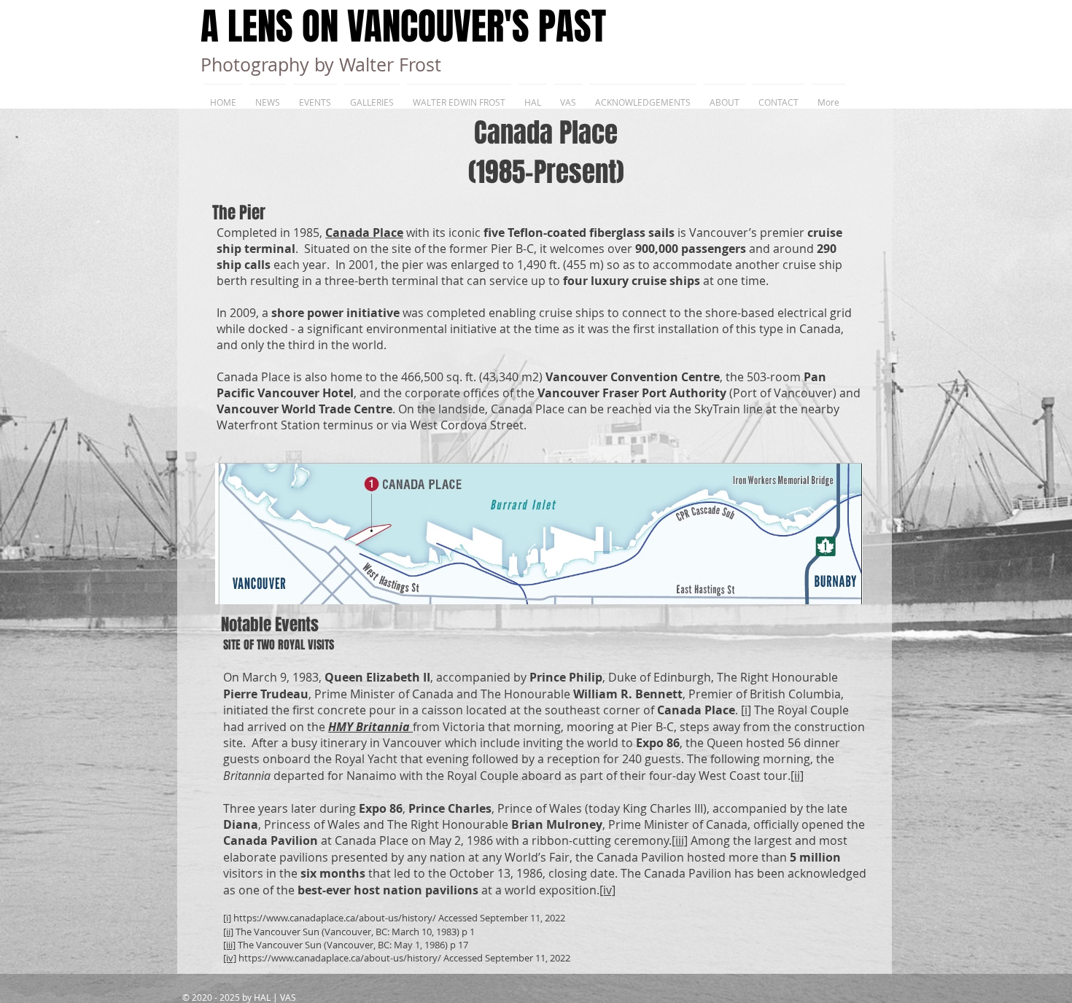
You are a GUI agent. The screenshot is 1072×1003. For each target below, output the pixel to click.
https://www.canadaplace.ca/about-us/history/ (334, 917)
